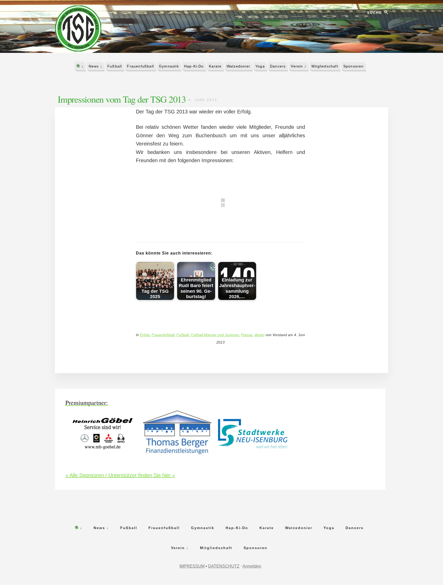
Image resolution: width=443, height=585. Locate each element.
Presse (246, 335)
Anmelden (252, 566)
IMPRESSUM (192, 566)
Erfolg (144, 335)
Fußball (182, 335)
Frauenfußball (163, 335)
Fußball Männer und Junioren (215, 335)
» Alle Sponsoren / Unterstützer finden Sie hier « (120, 475)
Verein (259, 335)
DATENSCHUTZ (223, 566)
